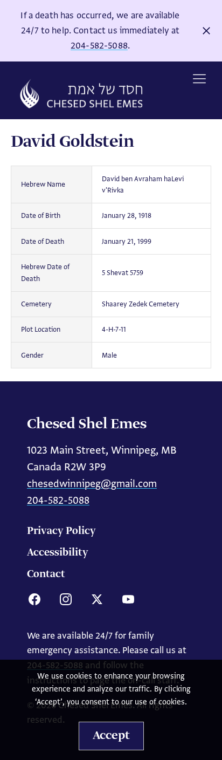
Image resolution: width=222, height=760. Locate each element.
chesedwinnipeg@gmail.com (92, 483)
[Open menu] (199, 78)
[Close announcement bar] (206, 30)
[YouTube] (128, 599)
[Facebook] (34, 599)
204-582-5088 (99, 45)
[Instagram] (65, 599)
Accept (111, 735)
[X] (97, 599)
